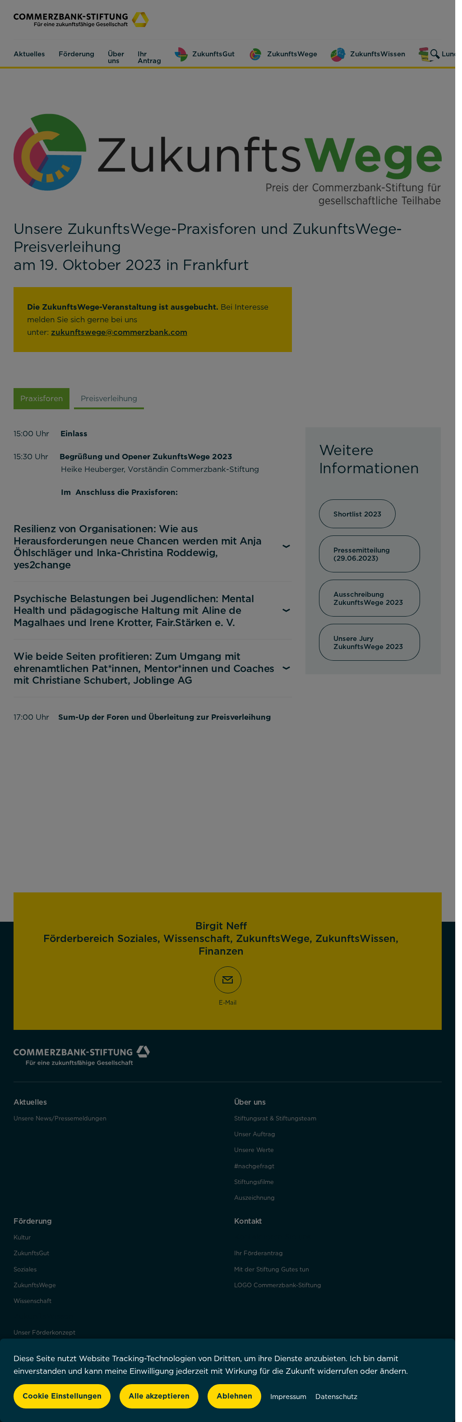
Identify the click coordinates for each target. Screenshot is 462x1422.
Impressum (288, 1396)
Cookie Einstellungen (62, 1396)
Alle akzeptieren (159, 1396)
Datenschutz (336, 1396)
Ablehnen (234, 1396)
